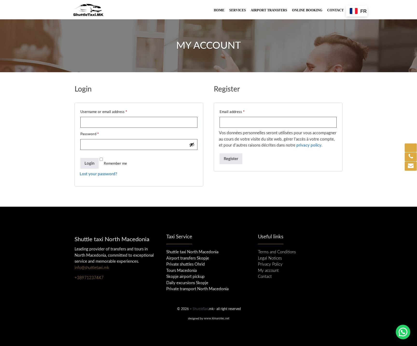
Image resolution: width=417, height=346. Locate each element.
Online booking (307, 10)
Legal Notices (270, 258)
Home (219, 10)
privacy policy (308, 145)
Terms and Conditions (277, 252)
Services (237, 10)
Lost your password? (98, 174)
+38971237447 (89, 278)
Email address (232, 112)
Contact (335, 10)
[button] (403, 332)
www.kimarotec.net (216, 318)
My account (268, 270)
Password (89, 134)
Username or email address (103, 112)
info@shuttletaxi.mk (92, 268)
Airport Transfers (269, 10)
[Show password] (192, 144)
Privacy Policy (270, 264)
